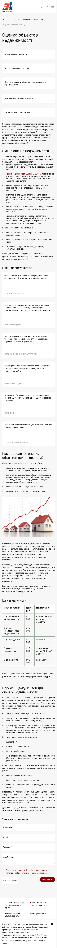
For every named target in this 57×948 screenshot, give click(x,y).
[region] (28, 635)
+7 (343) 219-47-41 (12, 916)
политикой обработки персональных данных (26, 873)
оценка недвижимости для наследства (23, 174)
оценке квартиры (34, 698)
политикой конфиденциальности (32, 870)
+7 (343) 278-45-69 (12, 914)
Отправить (47, 879)
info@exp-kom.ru (39, 914)
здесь (45, 674)
